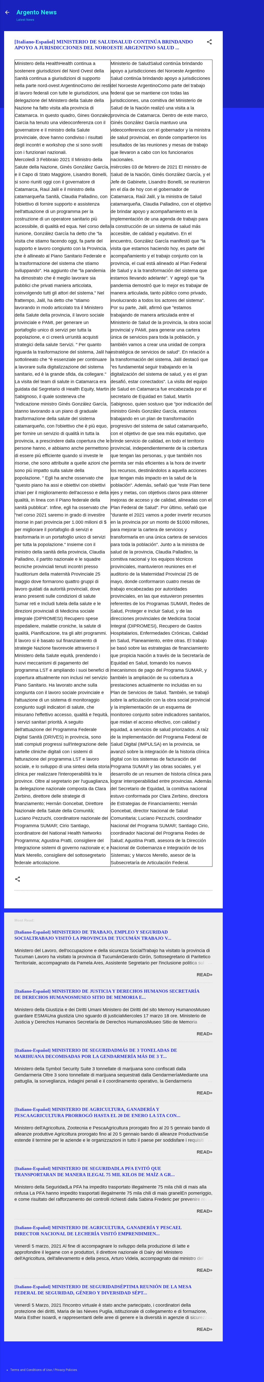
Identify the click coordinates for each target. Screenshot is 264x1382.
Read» (204, 974)
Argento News (36, 12)
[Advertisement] (242, 108)
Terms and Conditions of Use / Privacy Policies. (44, 1370)
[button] (209, 43)
